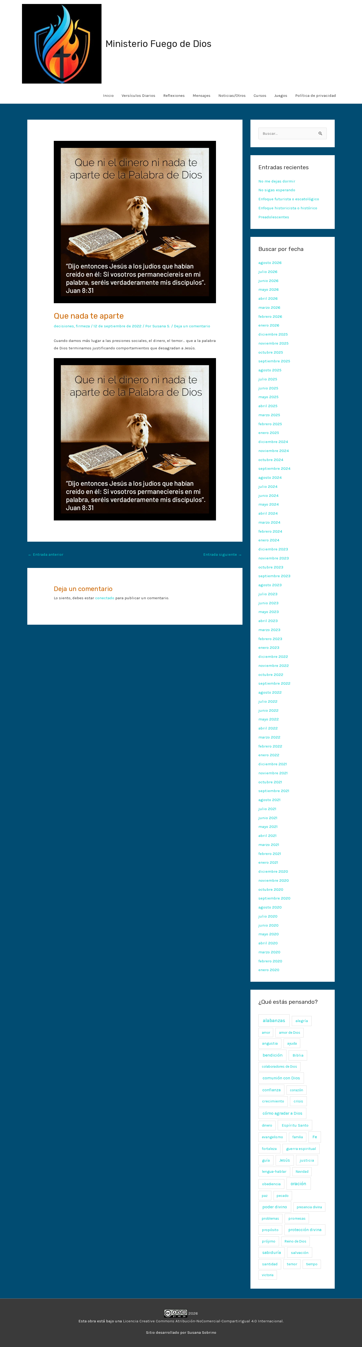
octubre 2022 (270, 674)
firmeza (83, 326)
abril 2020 (268, 943)
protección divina (304, 1229)
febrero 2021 (269, 853)
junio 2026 (268, 280)
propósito (270, 1230)
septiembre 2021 (273, 790)
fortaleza (269, 1148)
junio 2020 (268, 925)
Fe (314, 1136)
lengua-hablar (274, 1171)
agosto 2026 (270, 262)
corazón (296, 1090)
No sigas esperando (276, 190)
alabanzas (274, 1020)
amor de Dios (289, 1033)
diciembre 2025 (273, 334)
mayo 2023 (268, 611)
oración (298, 1183)
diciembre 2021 (272, 764)
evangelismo (272, 1137)
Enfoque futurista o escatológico (288, 199)
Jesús (284, 1160)
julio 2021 (267, 808)
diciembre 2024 (273, 441)
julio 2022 (267, 701)
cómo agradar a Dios (282, 1113)
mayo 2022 (268, 719)
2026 (192, 1313)
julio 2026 (267, 271)
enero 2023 (268, 647)
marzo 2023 (269, 629)
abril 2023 (268, 620)
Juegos (280, 95)
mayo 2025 (268, 396)
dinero (267, 1125)
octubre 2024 (270, 459)
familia (297, 1137)
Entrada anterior (45, 554)
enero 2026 (268, 325)
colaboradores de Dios (279, 1066)
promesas (297, 1218)
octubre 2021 (270, 782)
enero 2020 (268, 969)
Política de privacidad (315, 95)
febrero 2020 (270, 961)
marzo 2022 (269, 737)
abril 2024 (268, 513)
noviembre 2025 (273, 343)
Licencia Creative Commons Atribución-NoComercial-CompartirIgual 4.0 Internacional (203, 1321)
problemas (270, 1218)
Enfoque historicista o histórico (287, 208)
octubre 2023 (270, 567)
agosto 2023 (270, 585)
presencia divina (309, 1207)
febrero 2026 (270, 316)
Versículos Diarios (138, 95)
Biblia (298, 1055)
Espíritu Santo (295, 1125)
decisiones (64, 326)
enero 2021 (268, 862)
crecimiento (273, 1101)
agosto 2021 (269, 799)
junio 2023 (268, 603)
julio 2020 (267, 916)
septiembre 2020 (274, 898)
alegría (301, 1021)
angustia (270, 1043)
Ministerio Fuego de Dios (158, 43)
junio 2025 (268, 388)
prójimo (268, 1241)
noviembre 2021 (273, 773)
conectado (104, 598)
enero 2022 (268, 755)
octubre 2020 (270, 889)
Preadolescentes (273, 217)
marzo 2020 (269, 952)
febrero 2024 (270, 531)
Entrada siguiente (222, 554)
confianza (271, 1090)
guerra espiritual (301, 1148)
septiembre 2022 (274, 683)
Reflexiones (174, 95)
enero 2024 (268, 540)
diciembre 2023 (273, 549)
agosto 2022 (270, 692)
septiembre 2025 (274, 361)
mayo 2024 (268, 504)
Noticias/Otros (232, 95)
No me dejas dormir (276, 181)
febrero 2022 (270, 746)
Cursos (260, 95)
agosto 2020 (270, 907)
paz (265, 1195)
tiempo (311, 1264)
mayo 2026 (268, 289)
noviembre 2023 (273, 558)
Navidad (302, 1172)
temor (292, 1264)
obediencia (271, 1184)
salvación (299, 1252)
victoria (267, 1275)
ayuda (292, 1043)
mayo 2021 (268, 826)
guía (266, 1160)
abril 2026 (268, 298)
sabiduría (271, 1252)
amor (266, 1033)
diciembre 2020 (273, 871)
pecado (283, 1196)
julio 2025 (267, 379)
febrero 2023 (270, 638)
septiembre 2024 (274, 468)
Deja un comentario (192, 326)
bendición (272, 1055)
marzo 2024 (269, 522)
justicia (307, 1160)
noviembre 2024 (273, 450)
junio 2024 (268, 495)
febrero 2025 (270, 424)
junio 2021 (267, 817)
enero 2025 (268, 432)
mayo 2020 (268, 934)
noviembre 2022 (273, 665)
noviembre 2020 (273, 880)
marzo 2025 (269, 414)
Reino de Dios (295, 1241)
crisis (298, 1101)
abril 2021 (267, 835)
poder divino (274, 1206)
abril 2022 (268, 728)
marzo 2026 (269, 307)
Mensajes (201, 95)
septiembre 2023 (274, 575)
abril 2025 (267, 405)
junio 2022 (268, 710)
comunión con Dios (281, 1077)
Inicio (108, 95)
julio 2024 (267, 486)
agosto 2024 (270, 477)
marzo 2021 (268, 844)
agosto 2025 (269, 370)
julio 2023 (267, 594)
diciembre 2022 (273, 656)
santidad (269, 1264)
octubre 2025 (270, 352)
